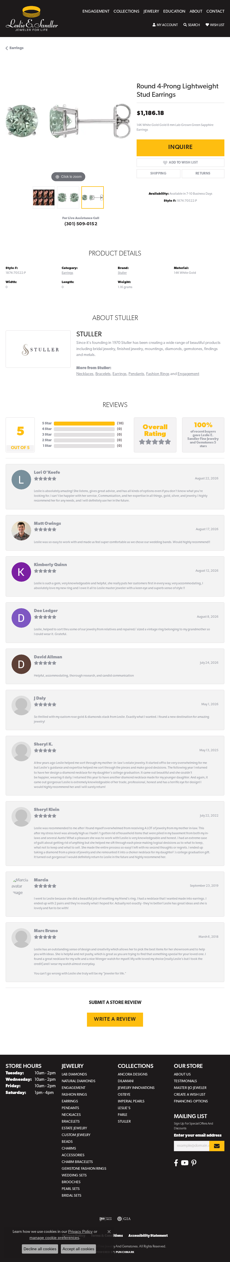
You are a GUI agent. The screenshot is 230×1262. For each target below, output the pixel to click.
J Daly (40, 698)
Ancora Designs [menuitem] (133, 1074)
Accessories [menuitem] (73, 1155)
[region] (68, 120)
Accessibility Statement (148, 1236)
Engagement (95, 12)
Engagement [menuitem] (73, 1088)
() (120, 423)
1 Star (47, 446)
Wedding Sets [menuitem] (74, 1175)
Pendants (136, 374)
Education (174, 12)
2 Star (47, 440)
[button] (165, 25)
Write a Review (115, 1019)
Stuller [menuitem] (124, 1121)
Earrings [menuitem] (70, 1101)
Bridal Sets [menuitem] (71, 1195)
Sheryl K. (43, 745)
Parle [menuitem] (122, 1115)
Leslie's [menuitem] (124, 1108)
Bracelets (103, 374)
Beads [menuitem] (67, 1142)
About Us (182, 1074)
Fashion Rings (157, 374)
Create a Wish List (189, 1095)
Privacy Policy (80, 1231)
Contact (215, 12)
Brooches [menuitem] (71, 1182)
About (196, 12)
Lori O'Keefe (47, 473)
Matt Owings (47, 524)
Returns (203, 173)
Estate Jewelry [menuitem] (74, 1128)
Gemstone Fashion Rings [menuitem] (84, 1169)
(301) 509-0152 (81, 224)
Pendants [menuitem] (70, 1108)
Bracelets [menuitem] (71, 1121)
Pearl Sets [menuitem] (71, 1189)
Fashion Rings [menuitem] (74, 1095)
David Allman (48, 657)
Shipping (158, 173)
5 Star (47, 423)
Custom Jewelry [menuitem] (76, 1135)
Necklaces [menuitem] (71, 1115)
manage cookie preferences (54, 1237)
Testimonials (185, 1081)
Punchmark (125, 1252)
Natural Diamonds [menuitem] (78, 1081)
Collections (126, 12)
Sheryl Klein (46, 810)
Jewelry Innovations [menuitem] (136, 1088)
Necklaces (84, 374)
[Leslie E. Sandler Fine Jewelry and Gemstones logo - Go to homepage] (35, 18)
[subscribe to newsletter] (216, 1146)
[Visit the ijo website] (105, 1219)
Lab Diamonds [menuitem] (74, 1074)
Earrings (17, 48)
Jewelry (151, 12)
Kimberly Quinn (50, 565)
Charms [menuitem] (69, 1148)
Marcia (41, 880)
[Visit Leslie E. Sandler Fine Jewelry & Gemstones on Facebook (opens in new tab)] (176, 1163)
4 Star (47, 429)
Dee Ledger (46, 611)
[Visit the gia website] (124, 1219)
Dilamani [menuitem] (126, 1081)
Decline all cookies (40, 1249)
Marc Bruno (46, 931)
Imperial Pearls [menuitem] (131, 1101)
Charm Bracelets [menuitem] (77, 1162)
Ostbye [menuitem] (124, 1095)
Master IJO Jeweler (190, 1088)
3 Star (47, 434)
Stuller (122, 273)
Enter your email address (198, 1136)
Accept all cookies (78, 1249)
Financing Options (191, 1101)
